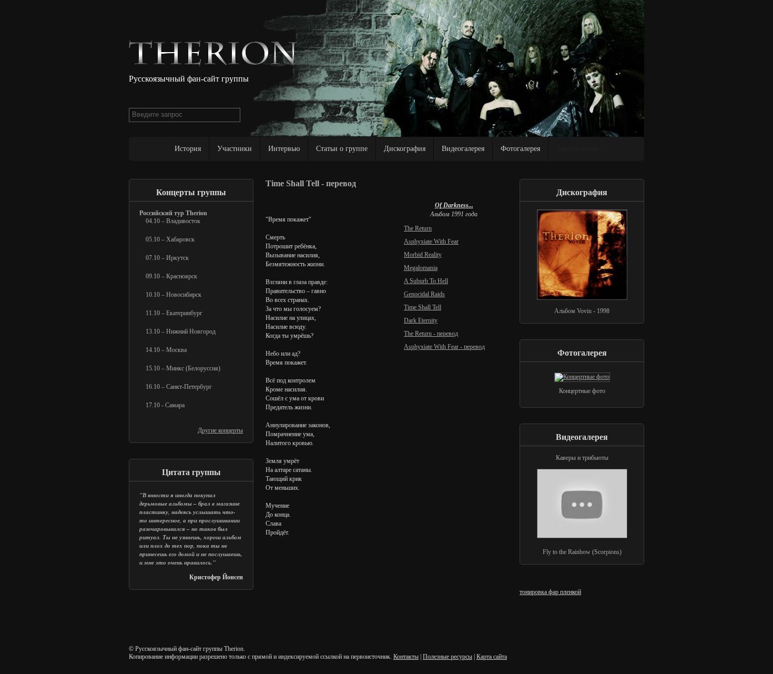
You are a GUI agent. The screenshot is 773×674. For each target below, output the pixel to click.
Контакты (406, 656)
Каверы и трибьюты (582, 457)
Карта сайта (491, 656)
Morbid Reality (423, 254)
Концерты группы (191, 192)
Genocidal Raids (424, 294)
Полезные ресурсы (447, 656)
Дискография (404, 149)
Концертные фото (582, 391)
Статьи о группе (342, 149)
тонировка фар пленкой (550, 592)
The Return (418, 228)
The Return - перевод (431, 333)
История (188, 149)
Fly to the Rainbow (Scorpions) (582, 552)
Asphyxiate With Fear (431, 241)
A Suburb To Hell (426, 281)
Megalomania (421, 267)
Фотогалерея (520, 149)
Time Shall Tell (422, 307)
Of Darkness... (454, 205)
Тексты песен (577, 149)
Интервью (284, 149)
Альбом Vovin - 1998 (581, 311)
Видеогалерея (463, 149)
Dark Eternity (421, 320)
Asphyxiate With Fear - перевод (444, 346)
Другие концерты (220, 430)
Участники (234, 149)
